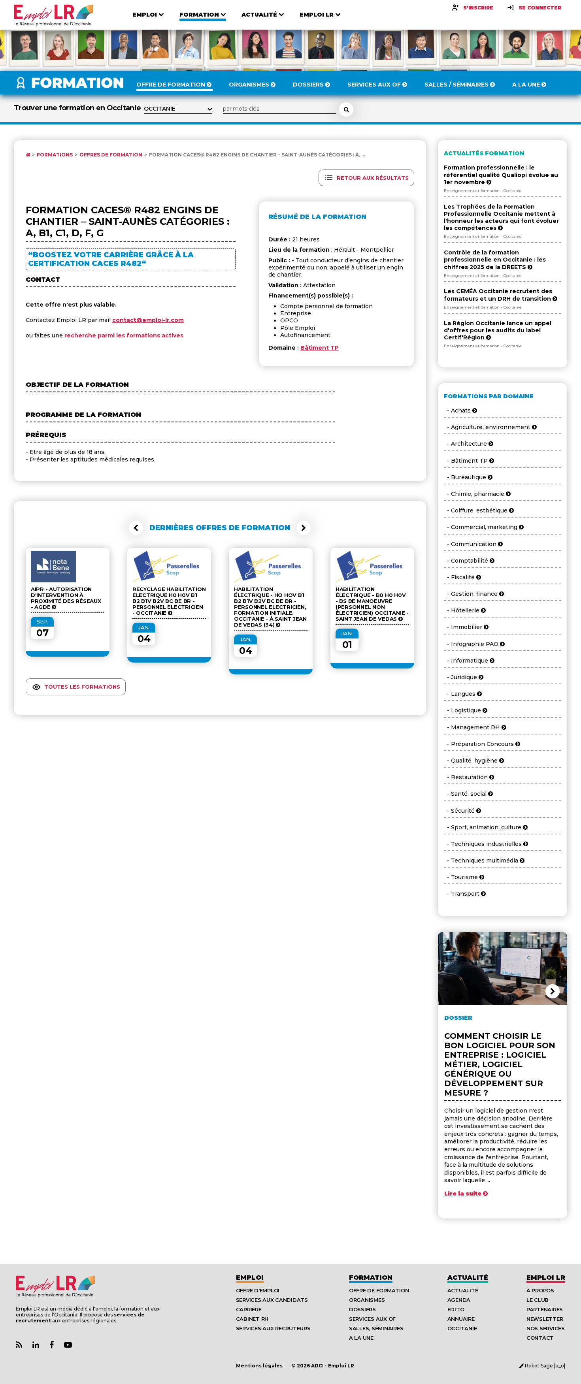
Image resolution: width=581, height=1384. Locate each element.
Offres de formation (110, 155)
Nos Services (545, 1328)
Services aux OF (372, 1319)
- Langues (460, 693)
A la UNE (361, 1338)
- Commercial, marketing (481, 527)
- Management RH (473, 727)
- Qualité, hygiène (471, 760)
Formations (55, 155)
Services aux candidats (272, 1300)
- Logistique (463, 710)
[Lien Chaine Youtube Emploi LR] (68, 1345)
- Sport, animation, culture (483, 827)
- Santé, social (466, 793)
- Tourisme (461, 877)
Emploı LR (545, 1277)
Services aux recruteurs (273, 1328)
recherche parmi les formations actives (123, 335)
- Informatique (467, 660)
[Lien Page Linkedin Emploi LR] (35, 1345)
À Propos (540, 1290)
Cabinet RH (252, 1319)
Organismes (367, 1300)
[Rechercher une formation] (346, 109)
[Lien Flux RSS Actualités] (19, 1345)
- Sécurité (460, 810)
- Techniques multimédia (482, 860)
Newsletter (544, 1319)
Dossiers (362, 1309)
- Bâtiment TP (466, 460)
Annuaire (461, 1319)
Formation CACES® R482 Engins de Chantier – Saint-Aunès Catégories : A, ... (257, 155)
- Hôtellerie (462, 610)
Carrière (249, 1309)
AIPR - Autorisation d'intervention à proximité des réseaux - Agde (66, 598)
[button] (136, 528)
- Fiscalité (460, 577)
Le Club (537, 1300)
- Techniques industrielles (483, 843)
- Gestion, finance (471, 593)
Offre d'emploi (257, 1290)
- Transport (462, 893)
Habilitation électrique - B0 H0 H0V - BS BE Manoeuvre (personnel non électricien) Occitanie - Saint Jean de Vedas (372, 604)
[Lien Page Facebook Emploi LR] (51, 1345)
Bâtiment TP (319, 347)
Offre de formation (379, 1290)
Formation (370, 1277)
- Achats (458, 410)
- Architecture (466, 443)
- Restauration (466, 777)
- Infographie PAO (472, 644)
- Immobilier (464, 627)
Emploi (250, 1277)
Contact (540, 1338)
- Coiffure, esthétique (476, 510)
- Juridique (461, 677)
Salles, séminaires (376, 1328)
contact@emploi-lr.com (148, 320)
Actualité (467, 1277)
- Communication (471, 544)
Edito (455, 1309)
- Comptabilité (467, 560)
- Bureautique (466, 477)
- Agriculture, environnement (488, 427)
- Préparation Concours (479, 744)
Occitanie (462, 1328)
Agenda (458, 1300)
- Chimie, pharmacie (475, 493)
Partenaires (544, 1309)
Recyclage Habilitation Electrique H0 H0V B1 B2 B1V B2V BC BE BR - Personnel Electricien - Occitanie (169, 601)
